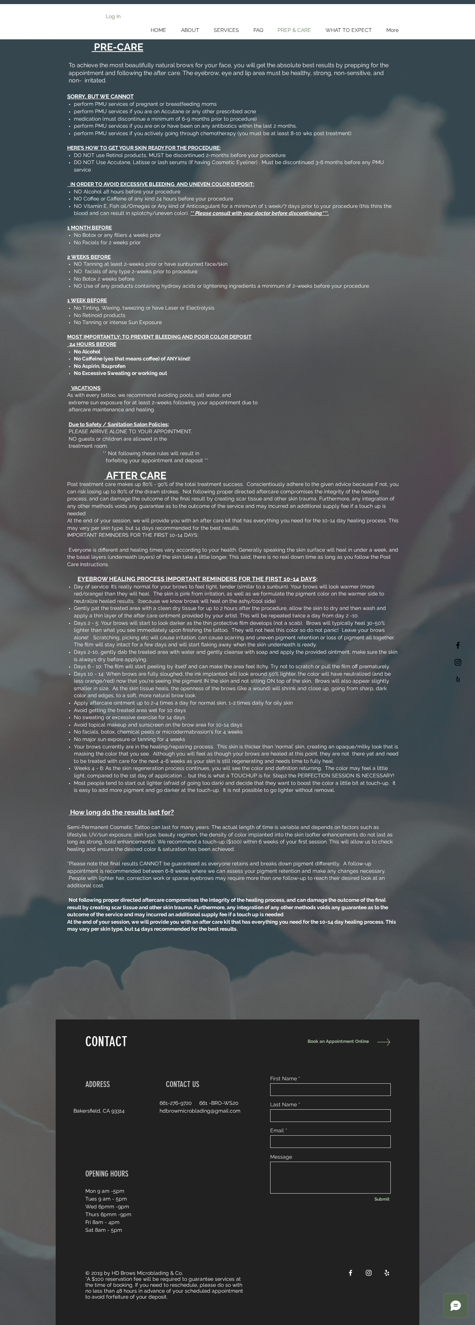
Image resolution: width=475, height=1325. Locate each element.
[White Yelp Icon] (387, 1273)
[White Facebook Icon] (350, 1273)
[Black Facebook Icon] (457, 645)
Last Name (283, 1104)
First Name (283, 1078)
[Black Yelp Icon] (457, 679)
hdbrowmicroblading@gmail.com (200, 1111)
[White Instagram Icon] (369, 1273)
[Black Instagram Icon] (457, 662)
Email (277, 1130)
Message (281, 1156)
